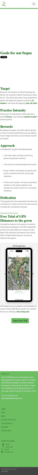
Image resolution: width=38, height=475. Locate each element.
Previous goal (13, 213)
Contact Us (8, 452)
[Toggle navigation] (34, 4)
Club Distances (6, 423)
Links (3, 409)
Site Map (4, 427)
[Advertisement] (19, 29)
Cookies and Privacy (8, 419)
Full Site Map (6, 430)
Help (3, 412)
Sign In (6, 449)
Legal (3, 416)
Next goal (3, 213)
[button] (5, 274)
